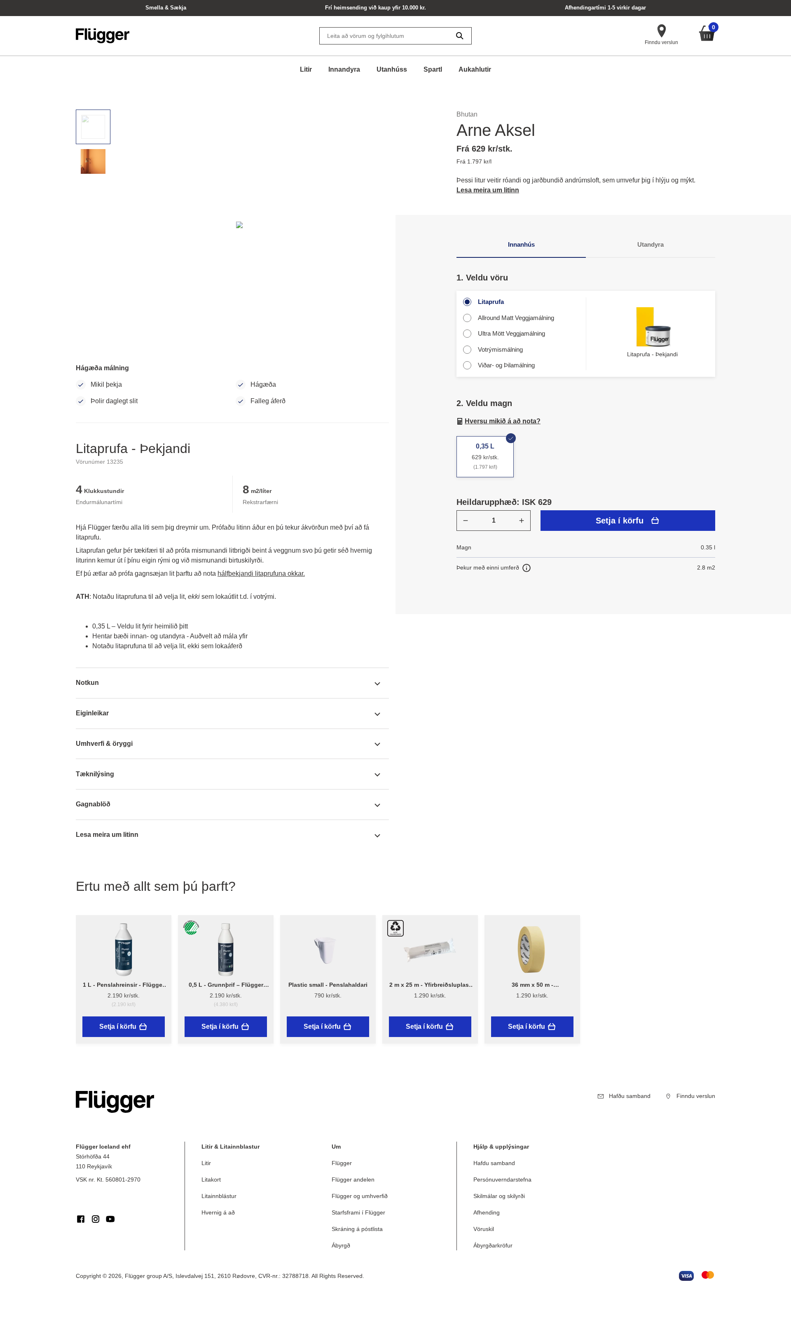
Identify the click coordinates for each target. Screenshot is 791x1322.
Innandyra (344, 69)
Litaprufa (491, 301)
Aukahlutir (475, 69)
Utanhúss (392, 69)
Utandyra (650, 244)
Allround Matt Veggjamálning (516, 317)
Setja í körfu (620, 520)
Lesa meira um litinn (487, 190)
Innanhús (521, 244)
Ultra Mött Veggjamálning (511, 333)
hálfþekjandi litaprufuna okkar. (261, 573)
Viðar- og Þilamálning (506, 365)
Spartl (433, 69)
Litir (306, 69)
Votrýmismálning (500, 349)
